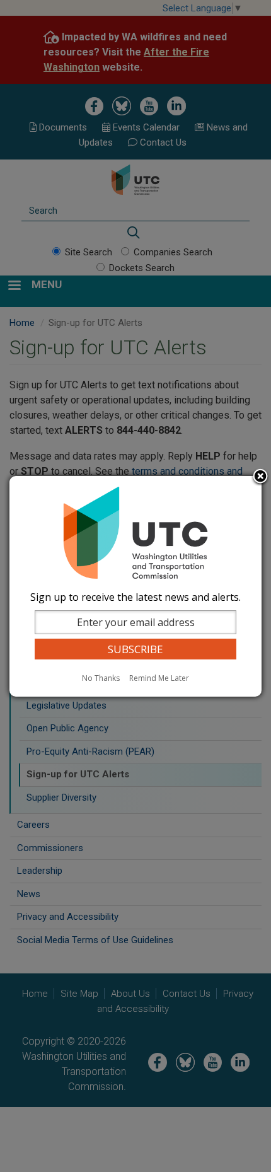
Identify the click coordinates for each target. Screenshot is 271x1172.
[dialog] (135, 586)
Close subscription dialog (260, 477)
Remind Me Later (159, 678)
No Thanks (101, 678)
